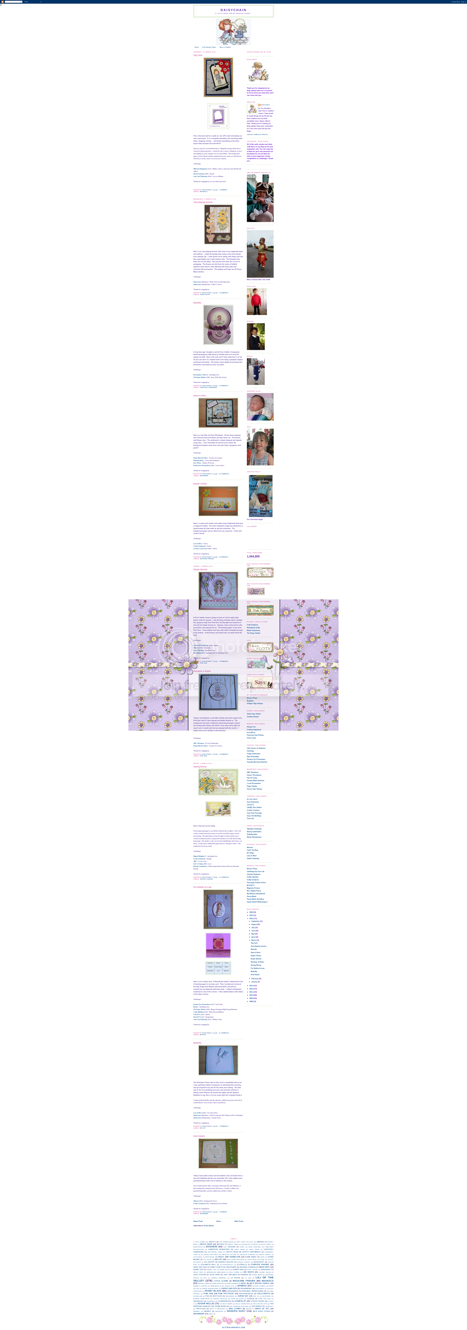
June (253, 931)
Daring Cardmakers (200, 866)
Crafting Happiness (254, 730)
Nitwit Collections (253, 630)
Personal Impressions (253, 1291)
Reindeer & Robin (202, 671)
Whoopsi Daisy (198, 460)
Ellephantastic (226, 1264)
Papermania (246, 1288)
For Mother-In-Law (202, 887)
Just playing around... (203, 202)
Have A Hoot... (200, 395)
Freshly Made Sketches (255, 780)
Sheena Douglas (220, 1298)
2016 (251, 918)
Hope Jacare (252, 1269)
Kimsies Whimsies (218, 1278)
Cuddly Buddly (265, 1254)
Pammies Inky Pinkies (255, 735)
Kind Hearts (199, 1136)
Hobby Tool (212, 1269)
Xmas (211, 1314)
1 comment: (223, 190)
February (255, 979)
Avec (251, 1242)
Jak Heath (248, 1272)
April (253, 937)
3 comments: (224, 661)
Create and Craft (210, 1254)
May (253, 934)
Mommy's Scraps (200, 1286)
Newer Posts (198, 1221)
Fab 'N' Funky (252, 778)
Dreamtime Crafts (199, 375)
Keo (205, 1278)
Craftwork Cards (215, 1252)
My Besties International (256, 894)
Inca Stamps (234, 1272)
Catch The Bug (198, 650)
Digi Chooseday (253, 756)
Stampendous (224, 1301)
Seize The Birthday (254, 816)
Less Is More (197, 544)
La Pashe (235, 1278)
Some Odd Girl (264, 1298)
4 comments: (224, 292)
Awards (260, 1242)
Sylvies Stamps (226, 1303)
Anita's (212, 1242)
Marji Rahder (232, 1283)
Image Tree (198, 1272)
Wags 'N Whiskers (217, 1308)
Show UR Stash (237, 1298)
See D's (256, 1296)
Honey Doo (238, 1269)
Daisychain (234, 10)
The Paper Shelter (199, 377)
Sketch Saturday (199, 174)
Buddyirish (197, 1247)
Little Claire (221, 1281)
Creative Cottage (229, 1254)
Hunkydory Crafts (253, 628)
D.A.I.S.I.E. (210, 1257)
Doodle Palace (226, 1262)
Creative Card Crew (200, 549)
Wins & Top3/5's (225, 47)
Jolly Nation (199, 1274)
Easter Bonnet (200, 569)
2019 (251, 915)
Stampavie (211, 1301)
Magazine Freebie (207, 558)
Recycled (217, 1296)
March (253, 940)
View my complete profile (257, 134)
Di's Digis (250, 853)
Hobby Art (198, 1269)
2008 (251, 1001)
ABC (195, 861)
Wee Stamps (235, 1309)
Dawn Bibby (251, 1257)
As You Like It (252, 799)
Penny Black (205, 294)
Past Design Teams (209, 47)
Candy (242, 1247)
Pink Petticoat (226, 1294)
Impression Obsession (216, 1272)
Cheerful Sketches (253, 874)
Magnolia (203, 191)
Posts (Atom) (209, 1226)
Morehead (215, 1286)
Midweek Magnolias (200, 169)
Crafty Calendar (252, 877)
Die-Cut (203, 1128)
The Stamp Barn (218, 1306)
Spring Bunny (200, 766)
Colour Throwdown (254, 775)
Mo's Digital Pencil (254, 891)
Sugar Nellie (206, 1304)
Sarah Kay (243, 1296)
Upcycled (201, 1308)
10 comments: (224, 473)
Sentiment (267, 1296)
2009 (251, 998)
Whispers (219, 1311)
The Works (257, 1306)
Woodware (204, 475)
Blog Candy (266, 1244)
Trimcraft (269, 1306)
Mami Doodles (218, 1283)
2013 (251, 986)
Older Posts (238, 1221)
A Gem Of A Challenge (201, 645)
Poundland (197, 1296)
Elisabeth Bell (208, 1264)
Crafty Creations (199, 1203)
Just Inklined (230, 1274)
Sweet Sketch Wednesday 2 (257, 902)
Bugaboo (250, 701)
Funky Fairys (216, 1267)
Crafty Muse (232, 1252)
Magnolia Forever (253, 888)
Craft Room (239, 1249)
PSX (207, 1296)
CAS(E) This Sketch (254, 807)
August (254, 924)
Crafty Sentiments (199, 546)
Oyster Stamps (258, 1286)
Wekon (248, 1308)
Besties (195, 1007)
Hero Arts (264, 1267)
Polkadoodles (252, 834)
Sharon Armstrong (201, 1298)
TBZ (236, 1303)
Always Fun (251, 727)
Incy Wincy (197, 463)
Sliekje (250, 1298)
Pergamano (232, 1291)
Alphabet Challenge (254, 829)
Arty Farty (241, 1242)
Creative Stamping (248, 1254)
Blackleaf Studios (250, 1244)
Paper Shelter (252, 786)
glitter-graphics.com (233, 1327)
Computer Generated (219, 1249)
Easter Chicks (200, 484)
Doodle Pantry (243, 1262)
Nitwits (242, 1286)
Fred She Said (200, 1267)
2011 (251, 992)
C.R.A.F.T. (196, 1014)
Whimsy (207, 1311)
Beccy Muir (206, 1244)
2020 (251, 912)
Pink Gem (203, 663)
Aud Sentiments (253, 802)
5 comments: (224, 754)
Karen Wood (257, 1274)
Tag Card (197, 55)
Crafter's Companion (208, 387)
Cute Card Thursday (200, 176)
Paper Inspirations (210, 1288)
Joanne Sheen (265, 1272)
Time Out (250, 818)
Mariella (197, 302)
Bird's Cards (233, 1244)
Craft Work (254, 1249)
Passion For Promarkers (201, 465)
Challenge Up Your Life (255, 871)
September (255, 921)
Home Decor (225, 1269)
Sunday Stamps (253, 717)
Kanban (244, 1274)
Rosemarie (230, 1296)
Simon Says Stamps (254, 789)
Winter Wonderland (254, 837)
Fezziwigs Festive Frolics (256, 882)
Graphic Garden (206, 879)
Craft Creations (252, 625)
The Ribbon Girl (199, 653)
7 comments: (224, 1126)
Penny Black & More (200, 458)
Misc (243, 1283)
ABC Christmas (198, 743)
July (253, 927)
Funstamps (231, 1267)
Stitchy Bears (258, 1301)
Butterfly (197, 1043)
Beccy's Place (252, 698)
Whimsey (196, 1311)
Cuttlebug (197, 1257)
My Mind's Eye (228, 1286)
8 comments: (224, 557)
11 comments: (224, 877)
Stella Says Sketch (254, 714)
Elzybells (242, 1264)
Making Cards (204, 1283)
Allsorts (196, 648)
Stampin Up (240, 1301)
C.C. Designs (230, 1247)
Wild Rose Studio (261, 1311)
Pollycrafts (263, 1294)
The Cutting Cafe (260, 1303)
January (254, 982)
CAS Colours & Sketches (256, 748)
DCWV (262, 1257)
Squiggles (198, 1301)
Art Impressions (226, 1242)
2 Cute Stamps (199, 1242)
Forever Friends (260, 1264)
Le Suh (248, 1278)
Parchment (259, 1288)
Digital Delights (198, 856)
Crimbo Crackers (253, 810)
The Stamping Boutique (239, 1306)
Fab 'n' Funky (198, 864)
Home (197, 47)
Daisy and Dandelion (229, 1257)
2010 (251, 995)
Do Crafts (209, 1262)
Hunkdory (266, 1269)
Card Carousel (254, 1247)
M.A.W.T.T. (197, 1017)
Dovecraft (259, 1262)
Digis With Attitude (256, 1259)
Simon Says (197, 282)
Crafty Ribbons (198, 1012)
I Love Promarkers (254, 783)
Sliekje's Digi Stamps (255, 703)
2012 (251, 989)
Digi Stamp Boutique (235, 1259)
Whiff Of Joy (262, 1309)
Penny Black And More (255, 899)
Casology (250, 751)
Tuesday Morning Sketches (257, 762)
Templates (245, 1303)
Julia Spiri (215, 1274)
